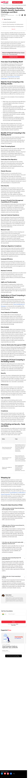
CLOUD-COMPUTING (6, 644)
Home (2, 5)
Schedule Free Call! (14, 57)
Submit (13, 621)
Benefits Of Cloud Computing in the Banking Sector (13, 26)
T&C (17, 624)
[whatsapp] (22, 15)
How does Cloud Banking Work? (9, 22)
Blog (4, 5)
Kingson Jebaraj (8, 594)
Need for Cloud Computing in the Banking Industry (13, 24)
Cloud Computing (8, 5)
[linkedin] (25, 15)
